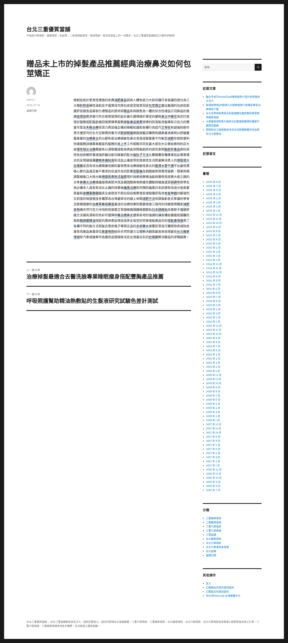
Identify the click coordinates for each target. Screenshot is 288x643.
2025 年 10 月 (214, 223)
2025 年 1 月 (213, 260)
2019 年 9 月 (213, 338)
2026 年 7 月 (213, 186)
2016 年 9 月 (213, 482)
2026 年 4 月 (213, 198)
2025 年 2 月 (213, 256)
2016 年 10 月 (214, 477)
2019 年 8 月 (213, 342)
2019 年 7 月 (213, 346)
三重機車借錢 (213, 522)
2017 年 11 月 (213, 428)
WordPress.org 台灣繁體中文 (223, 595)
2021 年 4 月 (213, 288)
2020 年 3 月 (213, 313)
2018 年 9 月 (213, 387)
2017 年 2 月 (213, 461)
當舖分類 (31, 110)
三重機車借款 (213, 518)
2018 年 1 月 (213, 420)
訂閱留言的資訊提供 (217, 591)
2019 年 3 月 (213, 362)
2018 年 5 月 (213, 403)
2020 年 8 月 (213, 292)
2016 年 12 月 (214, 469)
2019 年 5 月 (213, 354)
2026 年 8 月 (213, 182)
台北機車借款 (213, 538)
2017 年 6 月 (213, 449)
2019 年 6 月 (213, 350)
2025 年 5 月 (213, 243)
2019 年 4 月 (213, 358)
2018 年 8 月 (213, 391)
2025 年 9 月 (213, 227)
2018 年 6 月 (213, 399)
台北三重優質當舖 (48, 29)
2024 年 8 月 (213, 280)
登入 (208, 583)
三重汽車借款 (213, 526)
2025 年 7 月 (213, 235)
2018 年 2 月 (213, 416)
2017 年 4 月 (213, 453)
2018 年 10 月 (213, 383)
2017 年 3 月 (213, 457)
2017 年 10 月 (213, 432)
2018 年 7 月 (213, 395)
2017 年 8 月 (213, 440)
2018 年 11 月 (213, 379)
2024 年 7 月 (213, 284)
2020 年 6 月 (213, 301)
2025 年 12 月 (214, 214)
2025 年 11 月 (213, 219)
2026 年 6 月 (213, 190)
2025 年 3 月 (213, 251)
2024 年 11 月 (213, 268)
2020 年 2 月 (213, 317)
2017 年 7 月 (213, 445)
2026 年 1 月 (213, 210)
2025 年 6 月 (213, 239)
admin (30, 99)
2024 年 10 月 (214, 272)
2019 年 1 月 (213, 371)
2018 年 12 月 (213, 375)
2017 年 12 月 (213, 424)
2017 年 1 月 (213, 465)
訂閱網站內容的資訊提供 (220, 587)
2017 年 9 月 (213, 436)
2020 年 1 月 (213, 321)
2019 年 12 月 (214, 325)
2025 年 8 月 (213, 231)
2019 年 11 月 (213, 329)
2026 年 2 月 (213, 206)
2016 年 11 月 (213, 473)
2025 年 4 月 (213, 247)
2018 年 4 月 (213, 408)
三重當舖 (211, 534)
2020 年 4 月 (213, 309)
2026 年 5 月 (213, 194)
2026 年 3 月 (213, 202)
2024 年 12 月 (214, 264)
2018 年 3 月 (213, 412)
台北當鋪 (211, 551)
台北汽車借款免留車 (217, 547)
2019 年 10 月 (214, 334)
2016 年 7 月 (213, 490)
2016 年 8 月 (213, 486)
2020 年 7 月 (213, 297)
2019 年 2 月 (213, 366)
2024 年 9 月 (213, 276)
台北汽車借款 (213, 543)
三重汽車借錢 (213, 530)
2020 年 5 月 (213, 305)
